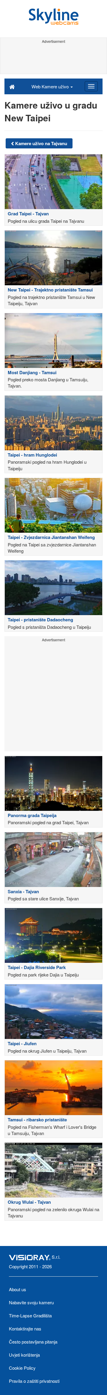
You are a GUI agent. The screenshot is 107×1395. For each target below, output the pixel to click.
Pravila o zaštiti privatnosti (34, 1381)
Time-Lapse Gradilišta (30, 1315)
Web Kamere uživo (51, 86)
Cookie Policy (22, 1368)
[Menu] (91, 86)
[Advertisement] (53, 59)
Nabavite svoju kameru (31, 1302)
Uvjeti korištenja (24, 1355)
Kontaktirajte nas (25, 1328)
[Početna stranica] (12, 86)
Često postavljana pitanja (33, 1341)
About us (17, 1289)
